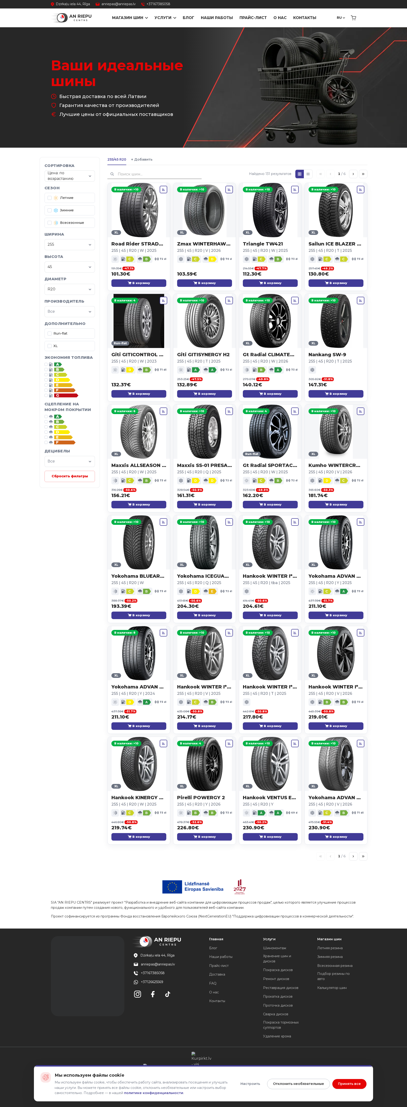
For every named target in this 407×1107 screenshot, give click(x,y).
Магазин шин (127, 18)
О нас (280, 18)
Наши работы (217, 18)
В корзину (141, 283)
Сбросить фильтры (70, 476)
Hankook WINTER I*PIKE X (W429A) (270, 576)
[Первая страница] (320, 174)
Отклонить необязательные (298, 1084)
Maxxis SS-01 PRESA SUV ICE (204, 465)
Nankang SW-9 (327, 354)
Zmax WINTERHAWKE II (204, 244)
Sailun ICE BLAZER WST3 (336, 244)
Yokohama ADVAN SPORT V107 (336, 576)
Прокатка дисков (278, 996)
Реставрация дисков (280, 988)
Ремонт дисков (276, 979)
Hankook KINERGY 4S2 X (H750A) (138, 797)
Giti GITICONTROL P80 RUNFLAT (138, 354)
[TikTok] (167, 994)
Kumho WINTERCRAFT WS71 (336, 465)
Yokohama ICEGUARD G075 (204, 576)
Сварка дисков (275, 1014)
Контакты (304, 18)
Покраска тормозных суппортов (281, 1025)
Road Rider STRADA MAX (138, 244)
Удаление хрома (277, 1036)
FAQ (212, 983)
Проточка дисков (278, 1005)
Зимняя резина (330, 957)
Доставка (217, 974)
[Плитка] (299, 174)
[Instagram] (137, 994)
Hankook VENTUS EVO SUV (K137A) (270, 797)
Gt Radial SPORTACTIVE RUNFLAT (270, 465)
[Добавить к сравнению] (163, 189)
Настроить (250, 1084)
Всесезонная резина (335, 966)
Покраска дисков (278, 970)
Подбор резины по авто (333, 976)
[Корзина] (353, 17)
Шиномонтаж (274, 948)
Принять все (349, 1084)
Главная (216, 939)
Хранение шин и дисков (277, 958)
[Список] (308, 174)
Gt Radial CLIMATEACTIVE (270, 354)
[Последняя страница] (363, 174)
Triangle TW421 (263, 244)
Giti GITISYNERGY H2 (203, 354)
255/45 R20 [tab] (116, 159)
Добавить (141, 159)
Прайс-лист (253, 18)
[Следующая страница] (353, 174)
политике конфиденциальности (153, 1093)
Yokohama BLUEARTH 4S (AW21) (138, 576)
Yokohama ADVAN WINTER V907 (336, 797)
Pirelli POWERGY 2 (201, 797)
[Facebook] (152, 994)
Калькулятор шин (332, 988)
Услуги (163, 18)
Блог (188, 18)
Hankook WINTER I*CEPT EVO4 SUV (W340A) (336, 687)
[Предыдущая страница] (330, 174)
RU (339, 18)
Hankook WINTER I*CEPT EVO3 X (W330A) (204, 687)
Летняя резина (330, 948)
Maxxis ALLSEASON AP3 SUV (138, 465)
